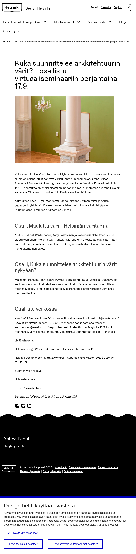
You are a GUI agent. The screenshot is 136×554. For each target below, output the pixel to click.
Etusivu (7, 41)
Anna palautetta (52, 471)
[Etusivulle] (12, 8)
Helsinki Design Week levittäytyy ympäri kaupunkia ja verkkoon (55, 357)
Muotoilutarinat (64, 22)
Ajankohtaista (96, 22)
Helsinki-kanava (25, 379)
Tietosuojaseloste (30, 471)
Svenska (106, 7)
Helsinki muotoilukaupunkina (21, 22)
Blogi (122, 22)
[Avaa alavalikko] (45, 22)
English (118, 7)
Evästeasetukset (73, 471)
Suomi (94, 7)
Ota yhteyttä (11, 31)
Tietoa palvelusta (108, 467)
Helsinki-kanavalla (103, 332)
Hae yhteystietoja (14, 446)
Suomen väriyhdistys (28, 371)
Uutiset (19, 41)
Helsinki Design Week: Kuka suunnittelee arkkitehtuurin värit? (54, 349)
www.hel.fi (61, 467)
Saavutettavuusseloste (82, 467)
